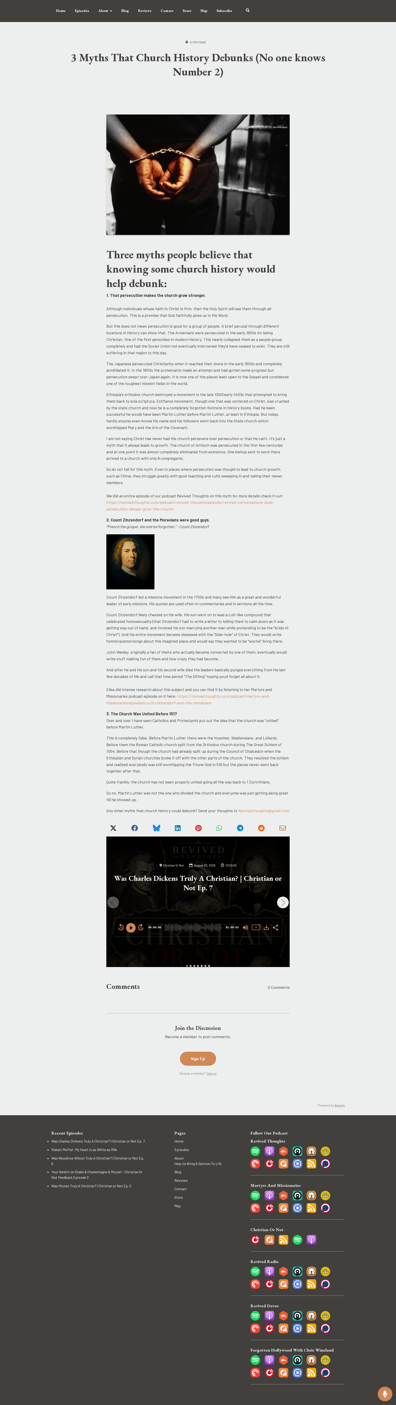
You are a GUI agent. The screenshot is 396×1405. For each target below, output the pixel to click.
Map (204, 10)
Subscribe (224, 10)
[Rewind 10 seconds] (121, 927)
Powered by (331, 1105)
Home (61, 10)
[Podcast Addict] (283, 1167)
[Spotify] (255, 1154)
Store (187, 10)
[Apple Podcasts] (269, 1154)
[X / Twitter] (113, 829)
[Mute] (245, 927)
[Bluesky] (156, 829)
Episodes (82, 10)
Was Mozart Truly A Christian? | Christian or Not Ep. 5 (91, 1186)
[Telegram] (240, 829)
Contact (167, 10)
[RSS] (311, 1167)
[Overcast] (311, 1154)
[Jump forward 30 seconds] (141, 927)
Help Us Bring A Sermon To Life (198, 1163)
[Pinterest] (198, 829)
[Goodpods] (325, 1154)
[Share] (275, 927)
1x (256, 927)
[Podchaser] (325, 1167)
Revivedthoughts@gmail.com (263, 810)
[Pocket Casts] (255, 1167)
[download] (266, 927)
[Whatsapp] (219, 829)
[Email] (282, 829)
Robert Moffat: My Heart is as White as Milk (84, 1149)
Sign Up (198, 1058)
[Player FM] (269, 1167)
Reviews (144, 10)
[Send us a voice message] (385, 1394)
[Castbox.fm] (283, 1154)
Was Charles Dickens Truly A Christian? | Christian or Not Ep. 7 (198, 883)
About (103, 10)
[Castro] (297, 1154)
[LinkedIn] (178, 829)
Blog (125, 10)
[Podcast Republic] (297, 1167)
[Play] (131, 928)
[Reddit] (261, 829)
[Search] (245, 11)
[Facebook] (134, 829)
